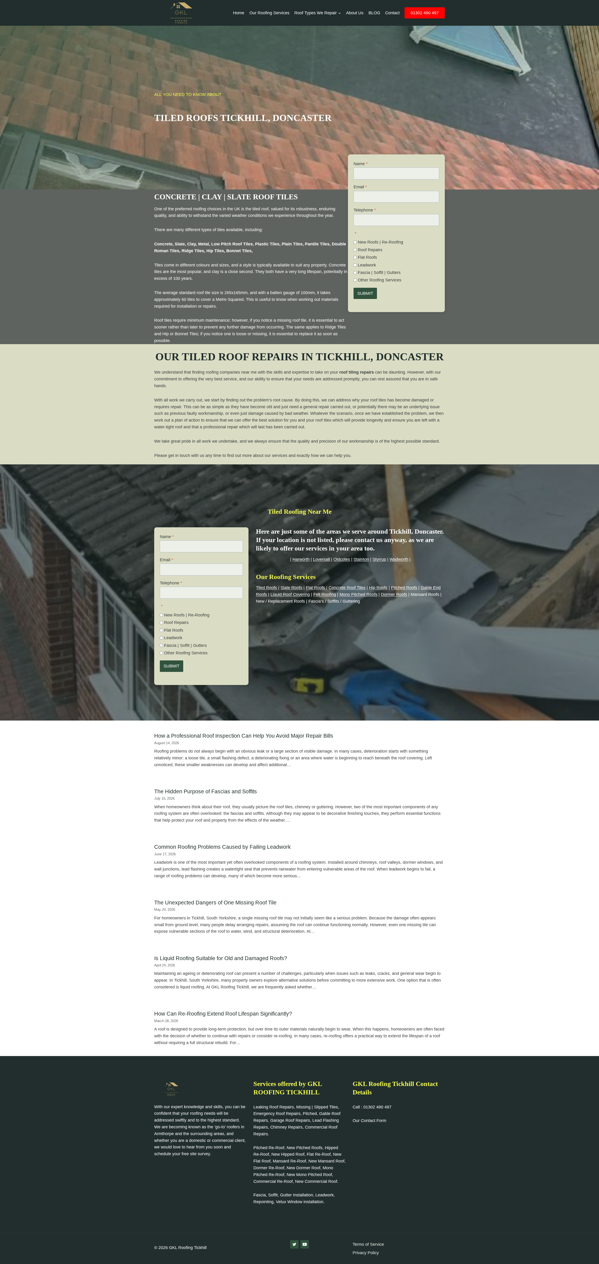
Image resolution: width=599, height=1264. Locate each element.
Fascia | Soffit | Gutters (379, 272)
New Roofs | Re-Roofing (380, 242)
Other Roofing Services (379, 280)
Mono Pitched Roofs (358, 594)
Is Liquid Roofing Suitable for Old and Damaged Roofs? (220, 958)
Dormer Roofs (394, 594)
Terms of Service (368, 1244)
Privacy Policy (366, 1252)
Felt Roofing (324, 594)
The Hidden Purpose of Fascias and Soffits (205, 791)
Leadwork (367, 265)
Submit (365, 293)
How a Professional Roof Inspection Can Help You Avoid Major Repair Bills (243, 736)
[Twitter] (294, 1244)
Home (238, 13)
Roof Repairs (370, 250)
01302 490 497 (425, 13)
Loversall (321, 559)
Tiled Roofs (266, 587)
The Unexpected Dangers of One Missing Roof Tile (215, 903)
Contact (392, 13)
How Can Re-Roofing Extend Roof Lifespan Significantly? (223, 1014)
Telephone (365, 210)
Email (360, 187)
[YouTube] (304, 1244)
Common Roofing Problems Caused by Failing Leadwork (222, 847)
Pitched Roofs (404, 587)
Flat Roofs (367, 257)
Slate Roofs (291, 587)
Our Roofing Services (269, 13)
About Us (354, 13)
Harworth (301, 559)
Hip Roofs (378, 587)
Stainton (361, 559)
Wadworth (399, 559)
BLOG (374, 13)
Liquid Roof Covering (290, 594)
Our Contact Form (369, 1120)
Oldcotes (341, 559)
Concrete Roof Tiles (347, 587)
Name (361, 163)
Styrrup (379, 559)
